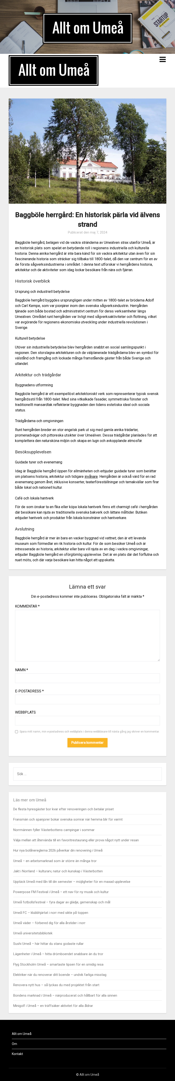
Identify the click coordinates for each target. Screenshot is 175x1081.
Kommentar (27, 606)
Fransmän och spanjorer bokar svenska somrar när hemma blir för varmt (68, 819)
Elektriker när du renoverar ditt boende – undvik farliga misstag (59, 975)
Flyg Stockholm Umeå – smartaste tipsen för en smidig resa (58, 964)
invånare (91, 476)
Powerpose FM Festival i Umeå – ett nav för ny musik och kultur (61, 892)
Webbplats (25, 712)
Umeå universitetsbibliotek (32, 933)
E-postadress (29, 691)
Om (14, 1044)
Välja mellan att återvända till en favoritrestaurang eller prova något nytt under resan (76, 840)
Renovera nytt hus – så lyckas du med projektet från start (56, 985)
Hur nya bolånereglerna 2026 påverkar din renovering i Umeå (58, 850)
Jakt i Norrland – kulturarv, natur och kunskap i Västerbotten (58, 871)
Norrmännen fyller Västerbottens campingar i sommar (54, 830)
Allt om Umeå (21, 1034)
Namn (21, 670)
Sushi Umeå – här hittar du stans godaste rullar (48, 944)
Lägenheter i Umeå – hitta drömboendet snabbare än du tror (58, 954)
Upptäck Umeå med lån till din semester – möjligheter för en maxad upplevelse (71, 882)
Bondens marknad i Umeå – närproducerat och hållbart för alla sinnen (65, 995)
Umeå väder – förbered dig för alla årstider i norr (49, 923)
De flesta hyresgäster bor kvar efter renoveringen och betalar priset (63, 809)
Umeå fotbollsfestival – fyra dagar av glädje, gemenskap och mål (61, 902)
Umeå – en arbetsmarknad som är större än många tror (55, 861)
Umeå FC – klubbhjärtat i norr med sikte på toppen (50, 913)
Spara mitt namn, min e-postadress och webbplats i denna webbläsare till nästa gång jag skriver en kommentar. (90, 731)
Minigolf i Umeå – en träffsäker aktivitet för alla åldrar (53, 1006)
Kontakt (17, 1054)
